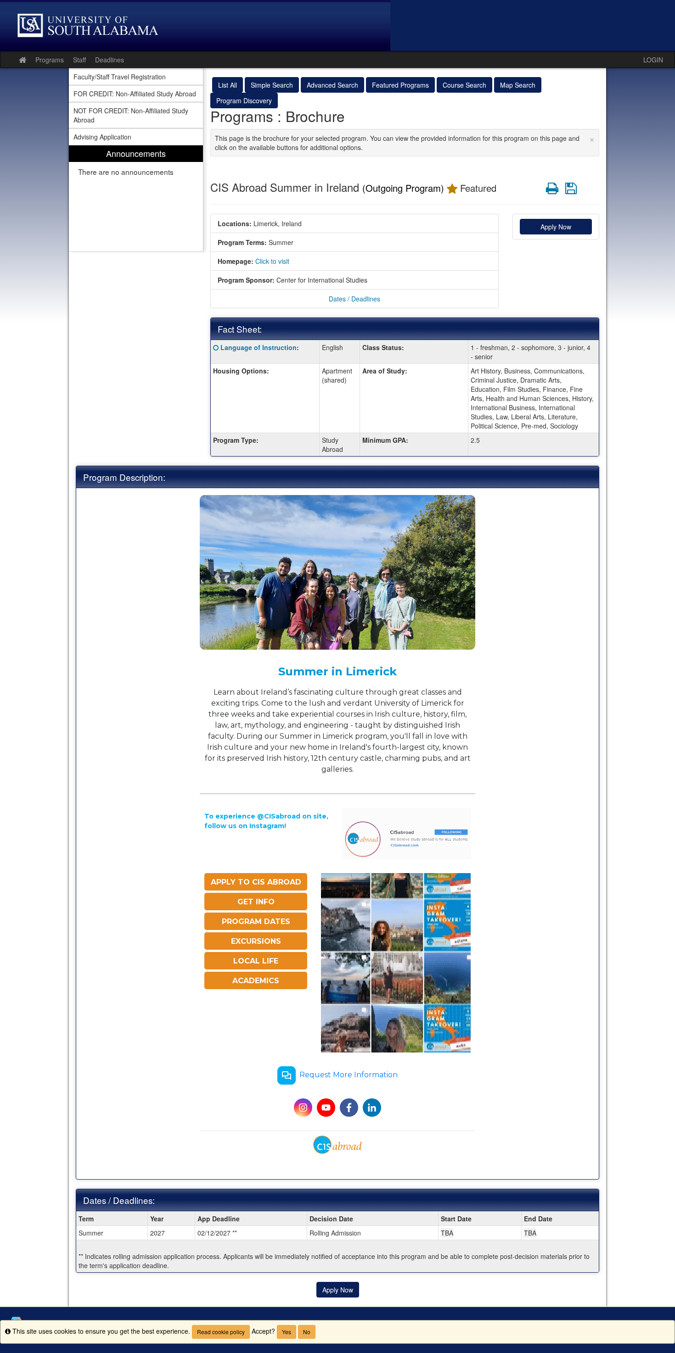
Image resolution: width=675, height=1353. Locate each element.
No (306, 1332)
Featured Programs (400, 84)
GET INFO (256, 901)
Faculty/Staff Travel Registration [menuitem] (119, 76)
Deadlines (109, 59)
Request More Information (348, 1075)
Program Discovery (244, 100)
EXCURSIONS (256, 941)
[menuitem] (136, 198)
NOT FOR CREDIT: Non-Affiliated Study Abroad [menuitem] (130, 115)
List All (227, 84)
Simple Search (272, 84)
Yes (286, 1332)
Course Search (464, 84)
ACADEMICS (255, 980)
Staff (79, 59)
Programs (49, 59)
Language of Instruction (258, 347)
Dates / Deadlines (354, 298)
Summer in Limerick (337, 671)
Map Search (517, 84)
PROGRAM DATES (256, 921)
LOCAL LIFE (255, 961)
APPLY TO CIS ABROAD (256, 882)
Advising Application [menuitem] (102, 136)
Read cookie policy (221, 1332)
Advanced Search (332, 84)
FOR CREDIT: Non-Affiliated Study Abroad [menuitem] (134, 93)
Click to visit (272, 261)
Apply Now (555, 226)
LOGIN (653, 59)
